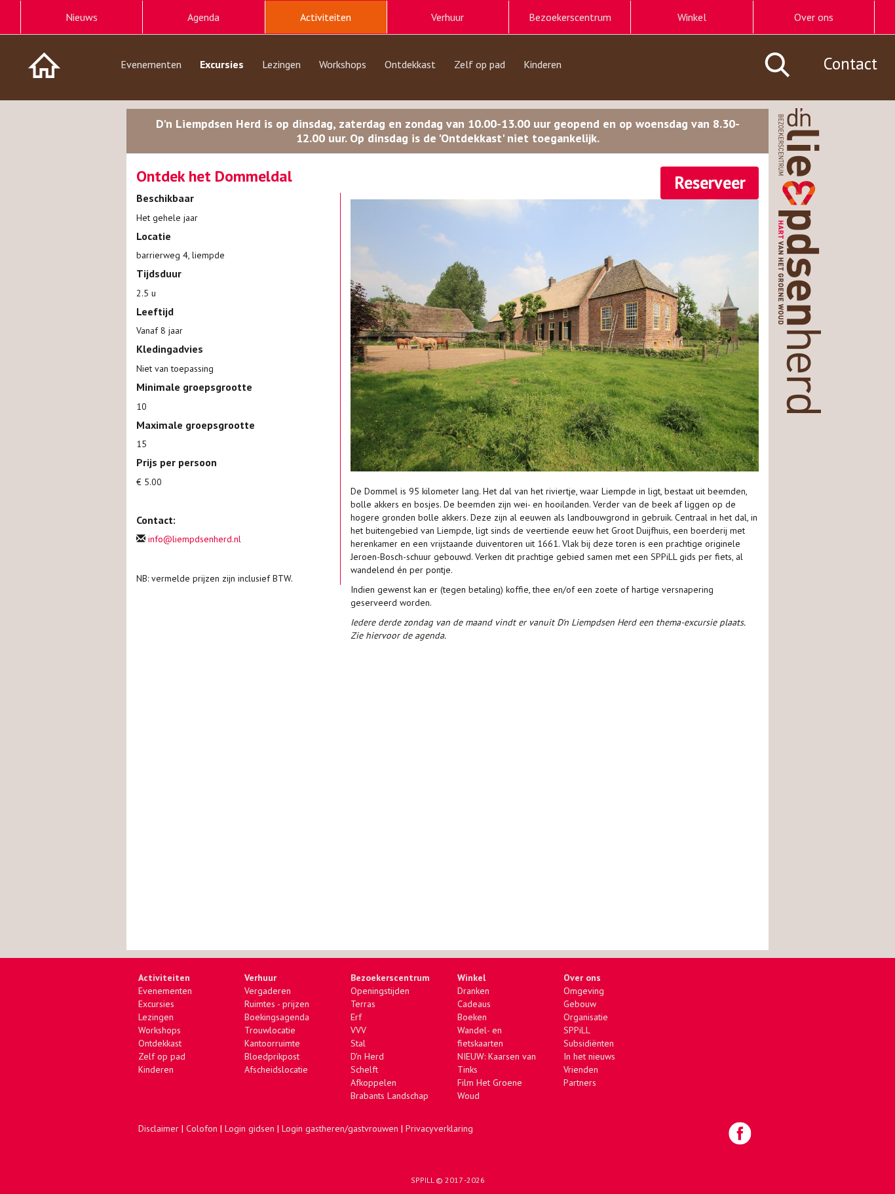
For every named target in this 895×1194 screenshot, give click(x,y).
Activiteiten (325, 17)
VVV (358, 1030)
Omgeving (583, 991)
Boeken (472, 1017)
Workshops (342, 64)
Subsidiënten (588, 1043)
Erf (356, 1017)
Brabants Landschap (389, 1096)
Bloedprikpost (271, 1056)
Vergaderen (267, 991)
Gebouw (579, 1004)
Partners (579, 1082)
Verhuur (447, 17)
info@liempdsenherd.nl (194, 539)
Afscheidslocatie (276, 1069)
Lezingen (281, 64)
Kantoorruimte (272, 1043)
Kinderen (543, 64)
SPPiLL (576, 1030)
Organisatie (585, 1017)
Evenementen (151, 64)
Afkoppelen (373, 1082)
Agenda (203, 17)
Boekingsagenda (276, 1017)
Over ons (813, 17)
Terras (363, 1004)
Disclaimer (158, 1128)
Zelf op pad (479, 64)
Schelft (364, 1069)
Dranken (473, 991)
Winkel (691, 17)
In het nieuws (589, 1056)
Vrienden (580, 1069)
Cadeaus (474, 1004)
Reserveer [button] (710, 182)
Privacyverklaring (439, 1128)
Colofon (202, 1128)
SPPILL (422, 1180)
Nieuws (82, 17)
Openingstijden (380, 991)
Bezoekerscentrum (570, 17)
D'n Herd (367, 1056)
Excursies (222, 64)
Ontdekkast (410, 64)
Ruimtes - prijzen (276, 1004)
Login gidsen (250, 1128)
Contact (850, 63)
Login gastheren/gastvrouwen (340, 1128)
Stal (358, 1043)
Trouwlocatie (269, 1030)
